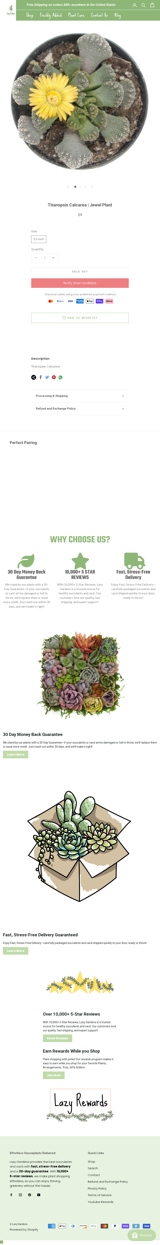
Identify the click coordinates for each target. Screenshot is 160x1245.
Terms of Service (100, 1195)
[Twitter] (47, 377)
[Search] (143, 5)
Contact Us (99, 15)
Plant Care (76, 15)
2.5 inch (38, 239)
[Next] (92, 187)
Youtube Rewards (100, 1202)
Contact (94, 1175)
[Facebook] (41, 377)
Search (93, 1168)
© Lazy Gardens (19, 1224)
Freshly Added (51, 15)
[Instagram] (20, 1194)
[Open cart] (152, 5)
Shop (30, 15)
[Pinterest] (54, 377)
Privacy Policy (97, 1188)
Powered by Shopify (24, 1229)
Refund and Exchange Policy (56, 408)
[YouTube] (38, 1194)
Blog (118, 15)
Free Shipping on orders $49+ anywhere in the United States (71, 4)
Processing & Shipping (52, 396)
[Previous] (67, 187)
